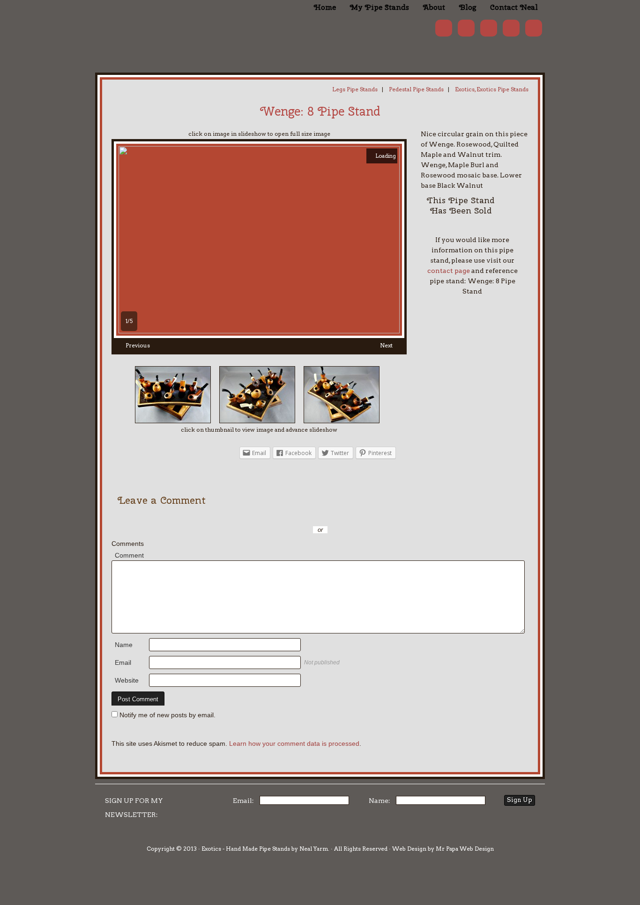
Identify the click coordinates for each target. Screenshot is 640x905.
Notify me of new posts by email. (167, 715)
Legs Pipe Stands (355, 89)
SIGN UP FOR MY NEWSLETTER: (134, 807)
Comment (129, 555)
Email (123, 662)
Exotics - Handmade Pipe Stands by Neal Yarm (172, 23)
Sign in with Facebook (362, 516)
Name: (379, 800)
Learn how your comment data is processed (294, 743)
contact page (448, 270)
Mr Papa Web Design (465, 848)
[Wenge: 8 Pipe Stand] (259, 331)
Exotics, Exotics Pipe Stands (491, 89)
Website (127, 680)
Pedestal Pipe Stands (416, 89)
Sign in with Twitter (278, 516)
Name (124, 644)
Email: (243, 800)
